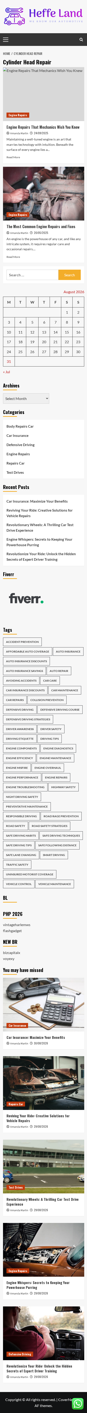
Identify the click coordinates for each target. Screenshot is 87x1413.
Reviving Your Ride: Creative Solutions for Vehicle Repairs (39, 513)
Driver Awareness (20, 729)
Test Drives (15, 472)
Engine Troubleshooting (25, 787)
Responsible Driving (21, 816)
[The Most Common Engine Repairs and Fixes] (43, 194)
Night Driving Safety (22, 797)
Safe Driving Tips (19, 845)
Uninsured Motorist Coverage (29, 874)
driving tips (49, 738)
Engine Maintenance (55, 758)
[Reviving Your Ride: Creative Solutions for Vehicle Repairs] (43, 1083)
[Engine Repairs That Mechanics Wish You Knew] (43, 94)
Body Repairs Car (20, 426)
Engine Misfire (17, 767)
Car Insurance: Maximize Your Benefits (37, 501)
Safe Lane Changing (21, 855)
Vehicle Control (19, 884)
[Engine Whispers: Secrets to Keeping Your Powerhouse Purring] (43, 1250)
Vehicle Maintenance (54, 884)
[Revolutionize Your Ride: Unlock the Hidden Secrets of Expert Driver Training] (43, 1333)
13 (44, 332)
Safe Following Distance (57, 845)
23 (78, 342)
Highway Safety (63, 787)
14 (55, 332)
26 (32, 351)
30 (78, 351)
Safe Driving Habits (21, 835)
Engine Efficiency (19, 758)
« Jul (6, 372)
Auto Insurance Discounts (26, 661)
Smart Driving (54, 855)
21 (55, 342)
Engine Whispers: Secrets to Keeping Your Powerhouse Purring (39, 542)
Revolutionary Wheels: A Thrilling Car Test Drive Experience (40, 527)
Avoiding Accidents (21, 680)
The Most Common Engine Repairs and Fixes (40, 226)
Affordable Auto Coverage (27, 651)
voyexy (8, 958)
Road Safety (15, 826)
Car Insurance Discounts (25, 690)
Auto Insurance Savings (24, 671)
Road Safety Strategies (49, 826)
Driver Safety (50, 729)
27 (44, 351)
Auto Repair (59, 671)
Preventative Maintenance (27, 806)
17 (9, 342)
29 (67, 351)
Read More (13, 157)
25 (20, 351)
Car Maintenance (64, 690)
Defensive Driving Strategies (28, 719)
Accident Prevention (22, 642)
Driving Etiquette (20, 738)
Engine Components (21, 748)
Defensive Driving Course (60, 709)
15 (67, 332)
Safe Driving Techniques (61, 835)
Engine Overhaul (48, 767)
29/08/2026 (41, 1126)
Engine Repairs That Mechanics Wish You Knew (43, 127)
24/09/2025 (41, 133)
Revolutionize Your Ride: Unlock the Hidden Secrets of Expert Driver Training (41, 556)
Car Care (50, 680)
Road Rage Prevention (61, 816)
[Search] (81, 40)
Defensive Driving (20, 445)
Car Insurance (17, 435)
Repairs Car (15, 463)
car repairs (15, 700)
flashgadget (12, 930)
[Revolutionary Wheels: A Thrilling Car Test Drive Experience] (43, 1166)
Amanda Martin (19, 133)
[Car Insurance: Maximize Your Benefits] (43, 1004)
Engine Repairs (18, 115)
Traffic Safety (17, 864)
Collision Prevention (47, 700)
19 (32, 342)
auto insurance (68, 651)
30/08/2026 (41, 1043)
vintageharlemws (16, 924)
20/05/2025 (41, 233)
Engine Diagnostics (58, 748)
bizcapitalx (11, 952)
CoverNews (67, 1399)
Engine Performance (22, 777)
